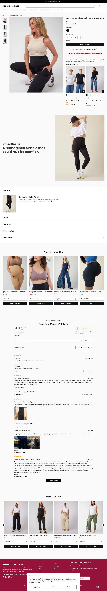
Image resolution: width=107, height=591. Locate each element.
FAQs (40, 568)
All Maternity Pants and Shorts (14, 15)
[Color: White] (90, 95)
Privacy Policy (36, 582)
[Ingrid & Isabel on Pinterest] (9, 577)
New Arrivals (6, 10)
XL (82, 37)
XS (67, 37)
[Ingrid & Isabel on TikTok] (12, 577)
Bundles (56, 10)
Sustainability (57, 571)
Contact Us (41, 566)
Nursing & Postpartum (46, 10)
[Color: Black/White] (67, 95)
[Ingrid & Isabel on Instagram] (6, 577)
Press (55, 568)
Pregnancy (23, 10)
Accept (53, 586)
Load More (53, 480)
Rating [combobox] (87, 341)
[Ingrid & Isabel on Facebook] (3, 577)
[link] (67, 95)
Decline (69, 586)
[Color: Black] (87, 95)
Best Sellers (14, 10)
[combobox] (61, 6)
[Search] (27, 6)
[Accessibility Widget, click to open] (97, 586)
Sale (62, 10)
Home (4, 15)
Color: (69, 27)
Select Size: (69, 34)
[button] (76, 328)
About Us (56, 566)
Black (67, 30)
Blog (40, 571)
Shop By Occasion (33, 10)
